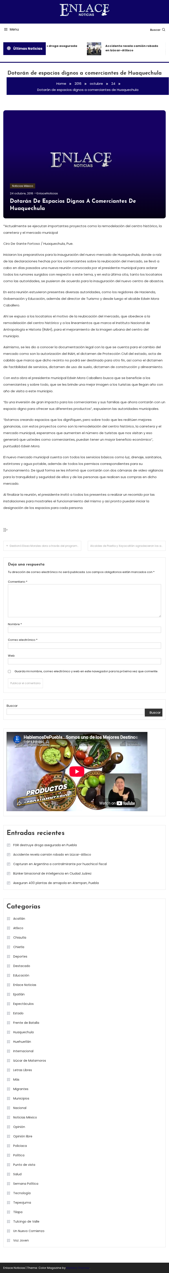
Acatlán (19, 918)
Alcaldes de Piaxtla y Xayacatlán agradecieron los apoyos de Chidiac (128, 546)
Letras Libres (22, 1070)
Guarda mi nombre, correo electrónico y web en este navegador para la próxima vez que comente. (86, 671)
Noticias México (22, 186)
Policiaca (20, 1146)
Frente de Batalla (26, 1023)
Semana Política (25, 1183)
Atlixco (18, 928)
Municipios (21, 1098)
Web (11, 656)
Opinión (19, 1127)
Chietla (18, 947)
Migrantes (20, 1089)
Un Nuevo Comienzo (28, 1231)
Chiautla (19, 937)
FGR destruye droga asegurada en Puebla (49, 48)
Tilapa (17, 1212)
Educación (21, 975)
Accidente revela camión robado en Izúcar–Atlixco (128, 48)
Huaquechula (23, 1032)
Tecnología (22, 1193)
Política (18, 1155)
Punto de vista (24, 1164)
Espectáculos (23, 1004)
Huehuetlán (22, 1041)
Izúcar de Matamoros (29, 1060)
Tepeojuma (22, 1202)
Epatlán (19, 994)
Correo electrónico (22, 640)
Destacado (21, 966)
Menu (14, 29)
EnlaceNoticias (47, 193)
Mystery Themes (78, 1268)
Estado (18, 1013)
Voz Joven (21, 1240)
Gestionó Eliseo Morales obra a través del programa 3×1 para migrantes (45, 546)
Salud (17, 1174)
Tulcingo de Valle (26, 1221)
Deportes (20, 956)
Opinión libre (22, 1136)
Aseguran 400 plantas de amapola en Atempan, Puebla (56, 883)
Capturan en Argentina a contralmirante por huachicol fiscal (60, 864)
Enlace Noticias (24, 985)
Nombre (15, 624)
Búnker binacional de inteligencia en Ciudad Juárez (52, 873)
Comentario (17, 582)
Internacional (23, 1051)
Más (16, 1079)
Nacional (19, 1108)
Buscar (155, 30)
